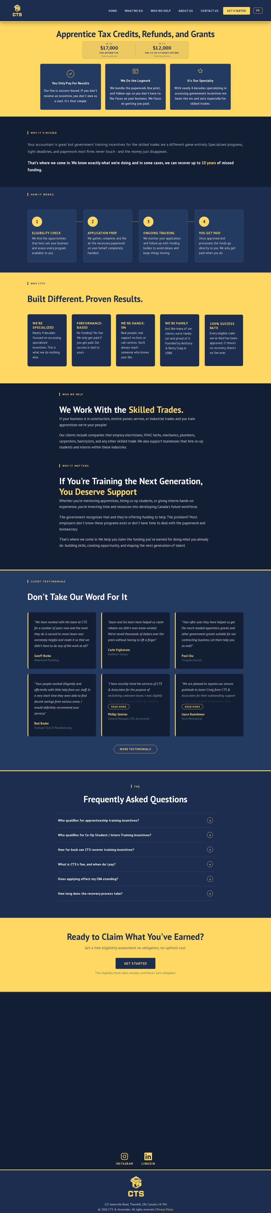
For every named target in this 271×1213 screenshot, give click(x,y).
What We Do (134, 11)
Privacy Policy (164, 1209)
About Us (185, 11)
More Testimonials (135, 749)
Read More (118, 706)
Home (113, 11)
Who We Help (161, 11)
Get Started (236, 11)
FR (258, 10)
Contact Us (210, 11)
